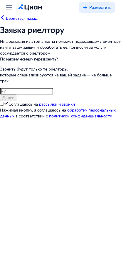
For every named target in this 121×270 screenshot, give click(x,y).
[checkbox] (6, 104)
